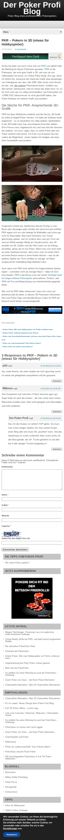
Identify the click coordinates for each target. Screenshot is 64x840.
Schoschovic (11, 792)
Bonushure (10, 772)
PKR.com (45, 66)
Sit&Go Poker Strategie (16, 810)
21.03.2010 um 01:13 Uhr (51, 366)
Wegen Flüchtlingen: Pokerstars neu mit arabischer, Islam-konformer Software (29, 633)
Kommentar (7, 467)
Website (5, 516)
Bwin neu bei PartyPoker (17, 668)
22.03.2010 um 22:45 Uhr (51, 389)
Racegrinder (11, 787)
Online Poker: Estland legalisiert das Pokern (21, 333)
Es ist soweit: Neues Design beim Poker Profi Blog (29, 703)
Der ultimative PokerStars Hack (20, 646)
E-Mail (5, 505)
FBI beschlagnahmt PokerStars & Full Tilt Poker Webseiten (28, 757)
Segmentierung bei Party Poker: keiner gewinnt (27, 663)
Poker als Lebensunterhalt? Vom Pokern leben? (22, 343)
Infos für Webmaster (15, 805)
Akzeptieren (11, 834)
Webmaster (10, 742)
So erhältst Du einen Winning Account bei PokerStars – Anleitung (31, 674)
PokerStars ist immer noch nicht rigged (23, 727)
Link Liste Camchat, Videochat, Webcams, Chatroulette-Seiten (32, 714)
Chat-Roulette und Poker (17, 737)
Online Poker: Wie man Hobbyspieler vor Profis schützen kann (28, 329)
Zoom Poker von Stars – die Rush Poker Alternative (29, 680)
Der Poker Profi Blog (32, 8)
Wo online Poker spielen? (17, 562)
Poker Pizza (11, 782)
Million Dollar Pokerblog (16, 777)
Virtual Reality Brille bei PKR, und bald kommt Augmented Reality (32, 640)
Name (5, 495)
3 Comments (20, 49)
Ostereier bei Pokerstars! (17, 651)
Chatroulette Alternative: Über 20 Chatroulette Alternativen (32, 685)
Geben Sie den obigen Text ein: (16, 538)
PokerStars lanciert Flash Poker (20, 751)
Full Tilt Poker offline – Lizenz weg (21, 708)
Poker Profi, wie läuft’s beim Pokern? (18, 347)
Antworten (57, 381)
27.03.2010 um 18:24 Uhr (51, 418)
